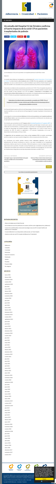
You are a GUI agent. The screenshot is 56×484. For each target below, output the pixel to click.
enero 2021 (7, 373)
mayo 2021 (7, 363)
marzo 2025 (7, 288)
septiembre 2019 (9, 405)
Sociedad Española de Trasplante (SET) (40, 123)
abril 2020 (7, 391)
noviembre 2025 (8, 279)
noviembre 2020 (8, 377)
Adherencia (7, 245)
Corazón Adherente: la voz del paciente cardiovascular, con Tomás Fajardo (22, 231)
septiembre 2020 (9, 382)
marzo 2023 (7, 326)
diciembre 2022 (8, 331)
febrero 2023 (8, 328)
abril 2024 (7, 305)
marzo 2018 (7, 443)
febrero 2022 (8, 349)
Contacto (5, 479)
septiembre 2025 (9, 284)
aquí (49, 476)
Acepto (44, 479)
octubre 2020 (8, 380)
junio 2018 (7, 436)
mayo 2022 (7, 342)
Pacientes (7, 261)
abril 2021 (7, 366)
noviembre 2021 (8, 354)
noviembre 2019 (8, 401)
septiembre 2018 (9, 431)
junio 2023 (7, 321)
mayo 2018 (7, 438)
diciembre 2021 (8, 352)
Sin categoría (8, 266)
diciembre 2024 (8, 293)
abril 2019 (7, 415)
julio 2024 (7, 300)
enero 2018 (7, 447)
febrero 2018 (8, 445)
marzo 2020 (7, 394)
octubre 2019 (8, 403)
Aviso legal (29, 479)
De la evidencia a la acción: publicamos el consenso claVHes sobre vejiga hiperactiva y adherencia (27, 225)
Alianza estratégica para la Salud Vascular (14, 223)
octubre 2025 (8, 281)
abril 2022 (7, 345)
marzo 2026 (7, 274)
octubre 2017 (8, 454)
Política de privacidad (12, 479)
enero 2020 (7, 398)
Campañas (7, 247)
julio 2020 (7, 384)
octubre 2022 (8, 335)
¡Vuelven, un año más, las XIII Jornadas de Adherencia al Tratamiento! (21, 234)
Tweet (14, 36)
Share (7, 36)
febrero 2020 (8, 396)
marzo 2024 (7, 307)
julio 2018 (7, 433)
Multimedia (7, 257)
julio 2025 (7, 286)
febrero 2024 (8, 309)
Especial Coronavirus (10, 254)
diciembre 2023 (8, 312)
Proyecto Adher (8, 264)
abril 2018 (7, 440)
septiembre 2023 (9, 319)
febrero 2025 (8, 291)
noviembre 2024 (8, 295)
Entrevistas (7, 252)
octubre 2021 (8, 356)
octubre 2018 (8, 429)
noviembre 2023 (8, 314)
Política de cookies (22, 479)
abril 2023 (7, 323)
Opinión (7, 259)
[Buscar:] (28, 166)
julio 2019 (7, 408)
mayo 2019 (7, 412)
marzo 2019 (7, 417)
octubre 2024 (8, 298)
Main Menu (8, 20)
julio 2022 (7, 338)
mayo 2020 (7, 389)
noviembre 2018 (8, 426)
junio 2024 (7, 302)
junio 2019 (7, 410)
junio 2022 (7, 340)
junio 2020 (7, 387)
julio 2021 (7, 359)
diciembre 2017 (8, 450)
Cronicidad (7, 250)
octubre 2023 (8, 316)
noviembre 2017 (8, 452)
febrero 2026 (8, 277)
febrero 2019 (8, 419)
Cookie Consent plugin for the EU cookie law (44, 481)
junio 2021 (7, 361)
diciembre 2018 (8, 424)
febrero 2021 (8, 370)
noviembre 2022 (8, 333)
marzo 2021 (7, 368)
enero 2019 (7, 422)
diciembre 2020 (8, 375)
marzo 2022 (7, 347)
